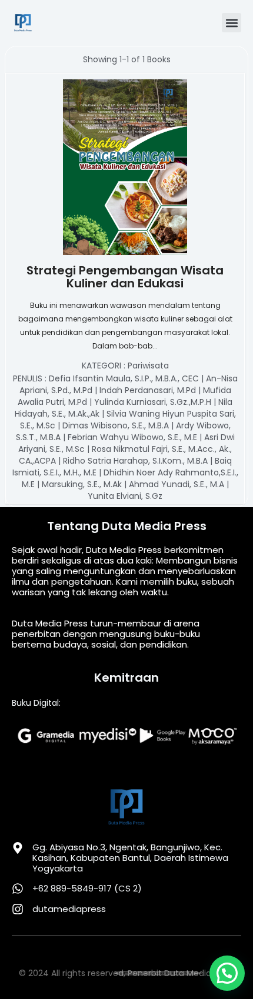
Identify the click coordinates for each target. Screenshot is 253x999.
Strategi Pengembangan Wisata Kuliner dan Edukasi (125, 276)
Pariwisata (148, 365)
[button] (231, 22)
